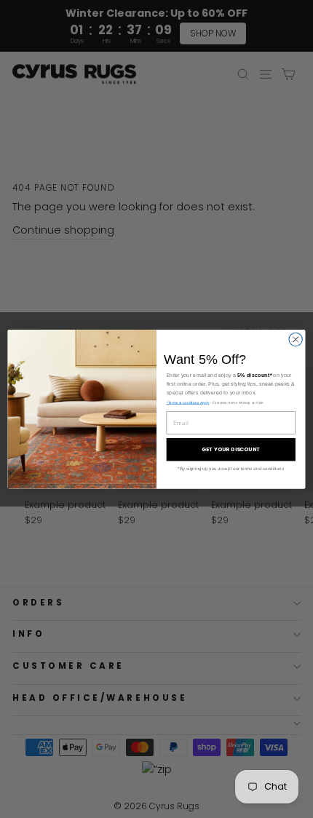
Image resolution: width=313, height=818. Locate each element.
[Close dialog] (295, 339)
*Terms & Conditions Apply (188, 402)
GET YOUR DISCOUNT (231, 449)
